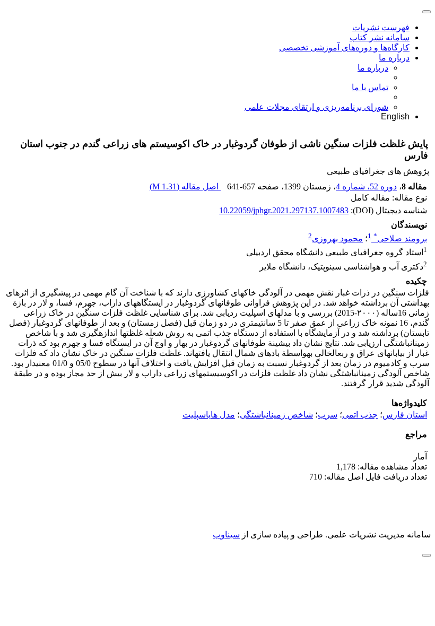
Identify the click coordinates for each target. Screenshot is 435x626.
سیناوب (226, 534)
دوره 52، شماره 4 (366, 186)
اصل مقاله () (185, 186)
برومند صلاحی (400, 238)
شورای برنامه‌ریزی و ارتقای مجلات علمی (316, 106)
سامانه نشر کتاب (380, 37)
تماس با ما (370, 87)
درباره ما (394, 57)
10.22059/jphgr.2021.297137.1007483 (284, 210)
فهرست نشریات (381, 27)
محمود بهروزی (337, 238)
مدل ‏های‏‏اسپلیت (208, 414)
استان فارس (404, 414)
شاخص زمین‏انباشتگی (276, 414)
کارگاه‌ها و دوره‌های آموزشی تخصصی (344, 47)
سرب (327, 414)
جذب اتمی (360, 414)
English (395, 116)
